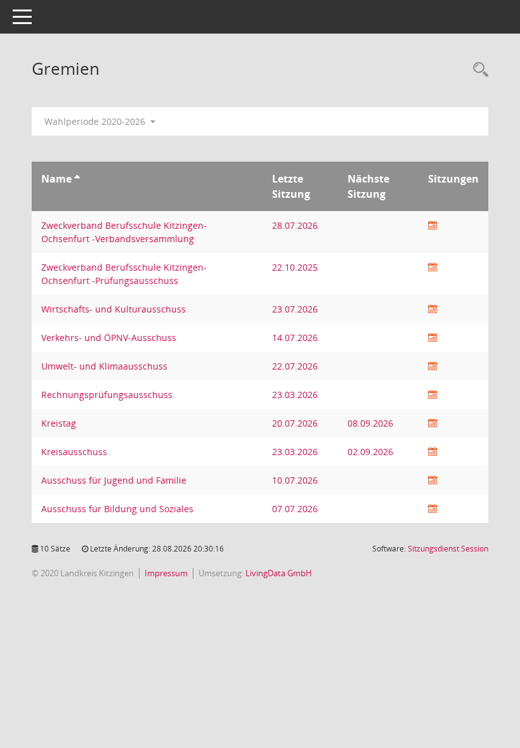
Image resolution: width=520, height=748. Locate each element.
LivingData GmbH (278, 573)
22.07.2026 (295, 366)
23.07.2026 (295, 309)
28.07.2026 (295, 225)
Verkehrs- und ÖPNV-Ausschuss (108, 338)
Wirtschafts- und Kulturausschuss (113, 309)
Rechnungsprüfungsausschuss (106, 395)
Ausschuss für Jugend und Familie (113, 480)
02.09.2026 (370, 452)
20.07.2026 (295, 423)
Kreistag (58, 423)
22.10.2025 (295, 267)
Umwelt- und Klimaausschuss (104, 366)
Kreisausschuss (74, 452)
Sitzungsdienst (448, 548)
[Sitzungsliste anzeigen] (432, 225)
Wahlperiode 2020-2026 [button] (96, 121)
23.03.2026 (295, 395)
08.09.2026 (370, 423)
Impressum (166, 573)
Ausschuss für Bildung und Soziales (117, 509)
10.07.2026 (295, 480)
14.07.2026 (295, 338)
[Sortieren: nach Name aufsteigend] (77, 179)
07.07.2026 (295, 509)
